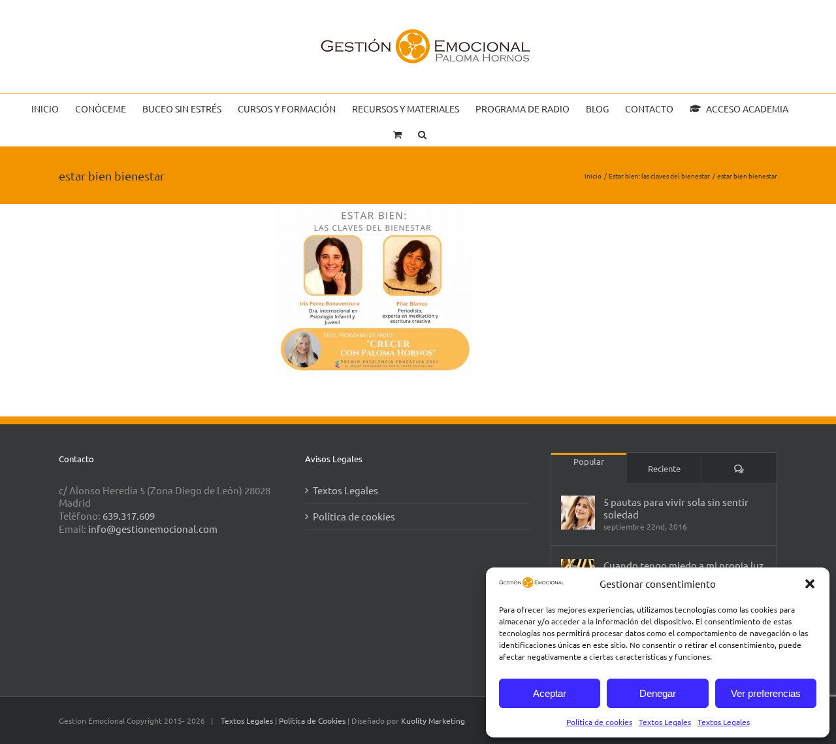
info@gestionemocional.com (152, 528)
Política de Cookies (313, 720)
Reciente (664, 468)
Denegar (657, 693)
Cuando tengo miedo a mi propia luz (683, 565)
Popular (588, 461)
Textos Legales (665, 722)
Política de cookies (599, 722)
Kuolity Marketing (433, 720)
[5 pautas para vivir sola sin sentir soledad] (578, 513)
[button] (809, 583)
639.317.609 (129, 515)
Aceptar (549, 693)
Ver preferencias (766, 693)
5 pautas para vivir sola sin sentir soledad (675, 508)
